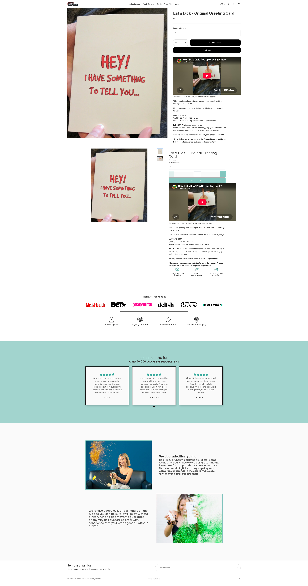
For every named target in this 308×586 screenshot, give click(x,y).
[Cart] (239, 4)
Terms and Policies (154, 579)
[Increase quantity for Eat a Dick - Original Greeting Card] (223, 174)
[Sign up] (237, 567)
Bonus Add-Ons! (179, 28)
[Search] (228, 4)
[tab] (154, 406)
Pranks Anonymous (79, 579)
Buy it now (207, 50)
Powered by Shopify (94, 579)
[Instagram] (239, 578)
